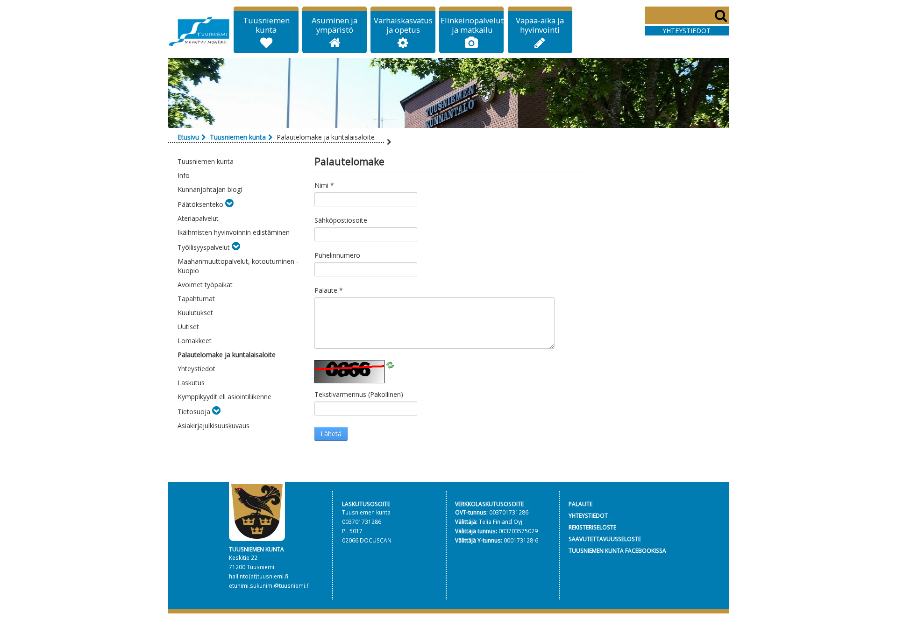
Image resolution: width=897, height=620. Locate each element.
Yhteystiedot (686, 30)
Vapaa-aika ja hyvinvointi (540, 25)
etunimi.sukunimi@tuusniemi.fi (269, 585)
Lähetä (331, 433)
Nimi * (324, 185)
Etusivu (188, 137)
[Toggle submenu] (229, 204)
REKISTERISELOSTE (592, 527)
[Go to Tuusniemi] (199, 30)
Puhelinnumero (337, 255)
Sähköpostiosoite (340, 220)
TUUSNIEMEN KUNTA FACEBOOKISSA (617, 550)
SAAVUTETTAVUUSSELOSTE (605, 538)
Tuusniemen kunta (266, 25)
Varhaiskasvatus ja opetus (403, 25)
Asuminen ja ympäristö (334, 25)
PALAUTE (580, 503)
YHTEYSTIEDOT (588, 515)
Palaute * (328, 290)
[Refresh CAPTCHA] (390, 364)
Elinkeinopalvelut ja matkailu (472, 25)
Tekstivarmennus (358, 394)
